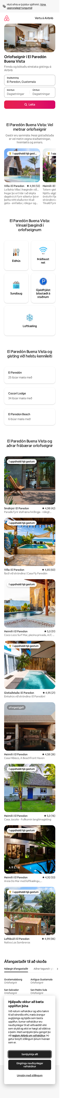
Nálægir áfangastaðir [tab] (16, 968)
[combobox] (30, 82)
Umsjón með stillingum (30, 1075)
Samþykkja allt (30, 1054)
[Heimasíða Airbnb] (6, 18)
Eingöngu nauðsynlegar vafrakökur (30, 1065)
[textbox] (17, 94)
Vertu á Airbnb (44, 18)
